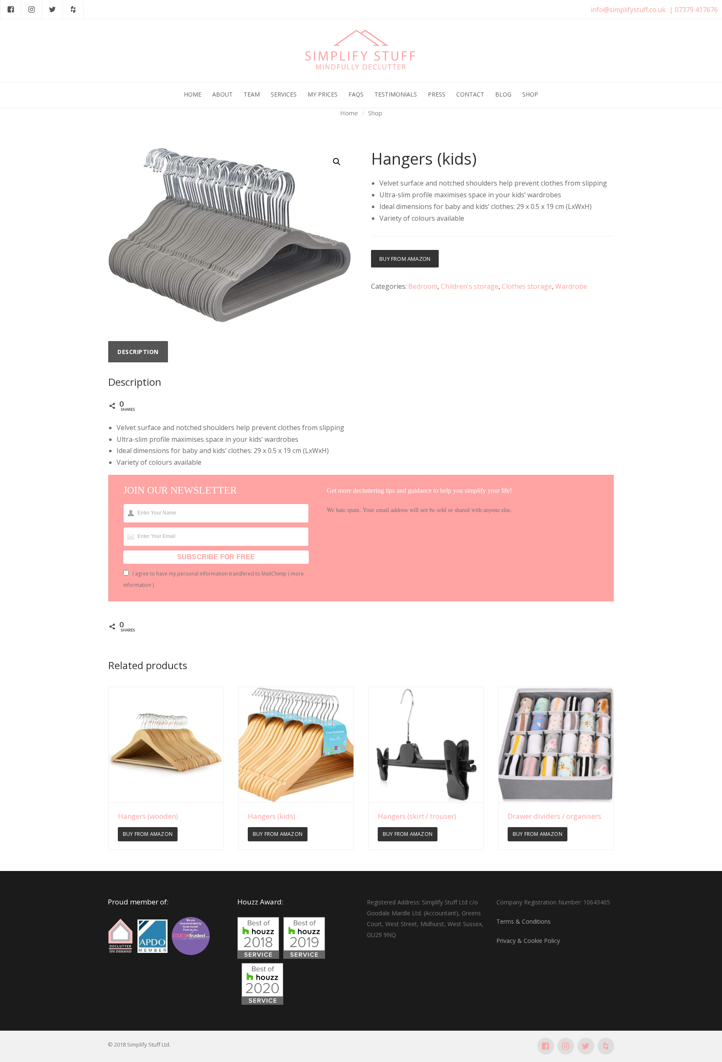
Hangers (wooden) (148, 816)
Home (349, 113)
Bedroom (422, 286)
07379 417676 (696, 9)
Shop (375, 113)
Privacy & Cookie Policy (528, 941)
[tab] (138, 352)
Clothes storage (527, 286)
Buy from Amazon (404, 258)
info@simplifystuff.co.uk (628, 9)
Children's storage (469, 286)
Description (138, 352)
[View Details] (166, 744)
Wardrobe (571, 286)
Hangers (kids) (271, 816)
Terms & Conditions (523, 921)
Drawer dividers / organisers (554, 816)
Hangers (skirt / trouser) (417, 816)
